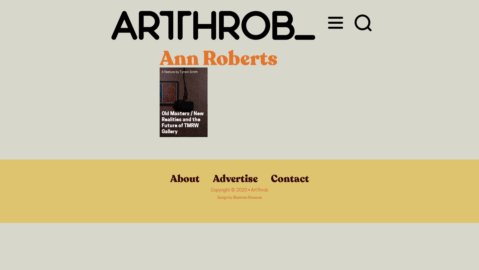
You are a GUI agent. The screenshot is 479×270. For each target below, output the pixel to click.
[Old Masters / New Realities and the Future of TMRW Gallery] (184, 102)
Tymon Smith (189, 72)
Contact (290, 179)
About (185, 179)
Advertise (235, 179)
